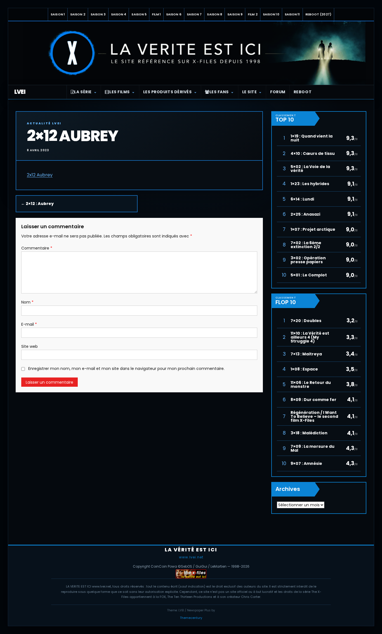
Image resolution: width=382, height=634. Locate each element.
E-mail (29, 324)
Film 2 (253, 14)
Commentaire (36, 248)
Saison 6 (173, 14)
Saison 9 (234, 14)
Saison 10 (271, 14)
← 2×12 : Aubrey (37, 203)
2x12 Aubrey (40, 175)
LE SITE (249, 92)
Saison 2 (77, 14)
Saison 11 (292, 14)
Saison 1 (58, 14)
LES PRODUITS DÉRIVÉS (167, 92)
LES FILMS (119, 92)
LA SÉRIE (82, 92)
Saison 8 (214, 14)
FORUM (278, 92)
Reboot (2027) (318, 14)
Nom (27, 302)
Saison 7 (194, 14)
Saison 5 (139, 14)
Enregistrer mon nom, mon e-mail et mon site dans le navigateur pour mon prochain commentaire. (126, 368)
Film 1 (156, 14)
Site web (29, 346)
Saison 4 (118, 14)
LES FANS (219, 92)
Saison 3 (98, 14)
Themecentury (191, 618)
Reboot (303, 92)
